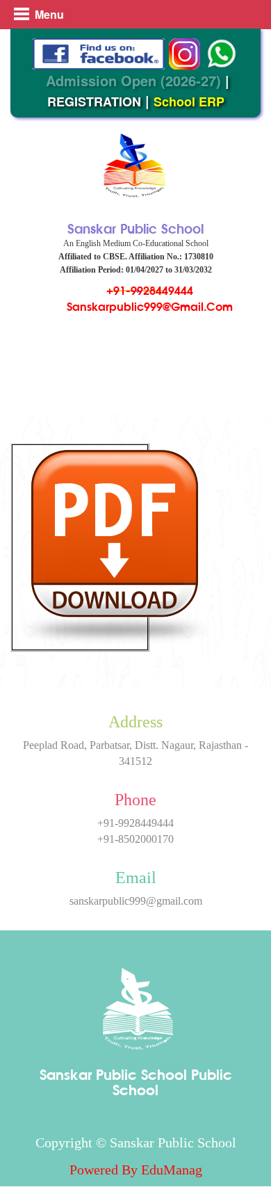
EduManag (171, 1169)
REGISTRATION (94, 101)
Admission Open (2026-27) (133, 80)
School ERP (189, 101)
